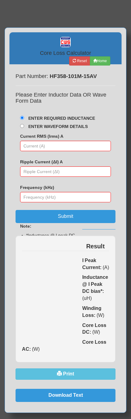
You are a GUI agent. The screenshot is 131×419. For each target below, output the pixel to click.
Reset (81, 61)
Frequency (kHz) (37, 187)
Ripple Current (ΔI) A (41, 161)
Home (102, 61)
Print (68, 373)
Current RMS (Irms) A (41, 136)
